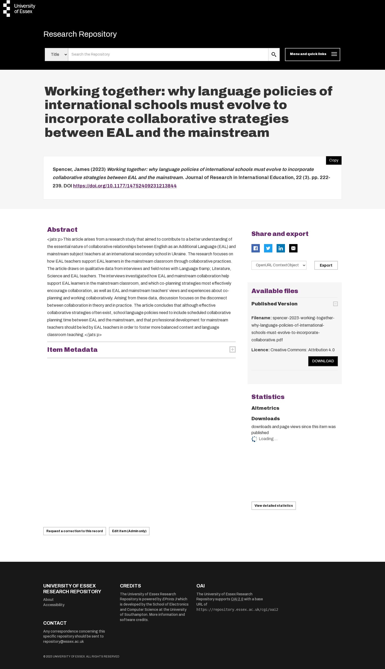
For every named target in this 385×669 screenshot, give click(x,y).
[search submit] (274, 54)
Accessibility (53, 605)
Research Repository (80, 34)
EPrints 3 (169, 599)
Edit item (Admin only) (129, 531)
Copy (332, 159)
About (48, 600)
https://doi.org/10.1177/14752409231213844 (125, 185)
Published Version (274, 303)
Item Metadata (72, 349)
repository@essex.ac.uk (63, 642)
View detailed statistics (274, 506)
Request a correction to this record (74, 531)
